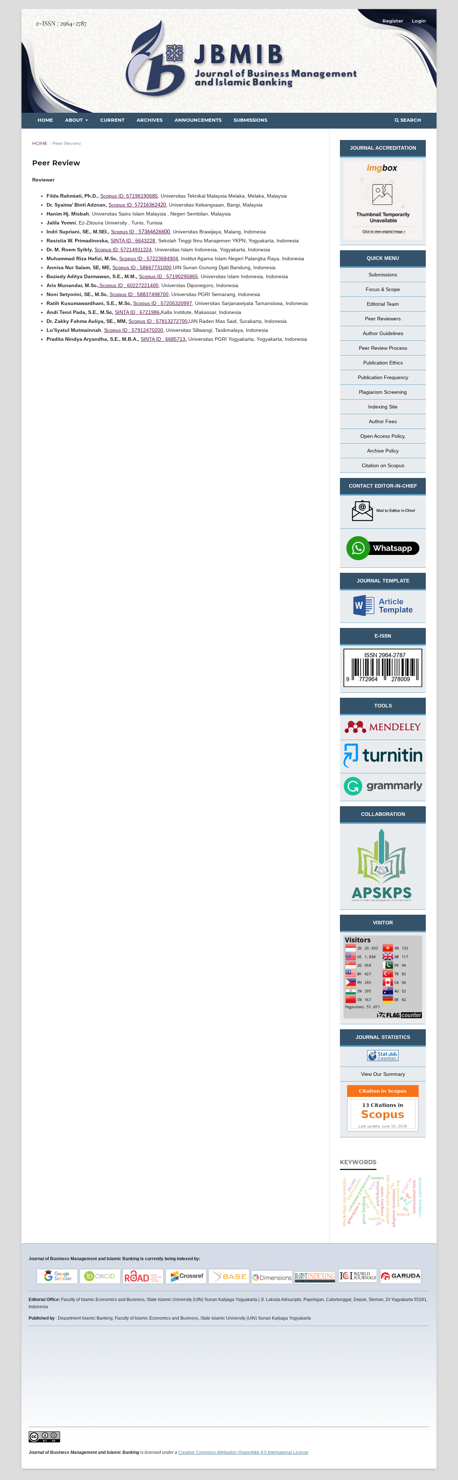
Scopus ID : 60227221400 (129, 285)
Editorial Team (383, 304)
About (74, 120)
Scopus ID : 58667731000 (141, 267)
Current (112, 120)
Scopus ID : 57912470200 (133, 330)
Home (45, 120)
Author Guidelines (383, 333)
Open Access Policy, (383, 436)
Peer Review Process (383, 348)
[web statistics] (383, 1056)
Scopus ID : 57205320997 (162, 303)
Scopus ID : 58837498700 (139, 294)
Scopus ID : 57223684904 (148, 258)
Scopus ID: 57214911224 (123, 249)
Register (393, 21)
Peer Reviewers (383, 318)
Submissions (250, 120)
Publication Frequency (383, 377)
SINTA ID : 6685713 (163, 339)
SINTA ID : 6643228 (133, 240)
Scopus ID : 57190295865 (168, 276)
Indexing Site (383, 407)
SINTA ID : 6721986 (137, 312)
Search (410, 120)
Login (419, 21)
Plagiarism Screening (383, 392)
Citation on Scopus (383, 465)
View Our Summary (383, 1074)
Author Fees (383, 421)
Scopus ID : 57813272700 (157, 321)
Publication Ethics (383, 363)
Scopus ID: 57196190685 (129, 196)
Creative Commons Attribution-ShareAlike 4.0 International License (243, 1452)
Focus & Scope (383, 289)
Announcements (198, 120)
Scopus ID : (140, 231)
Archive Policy (383, 451)
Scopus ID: (137, 205)
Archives (149, 120)
